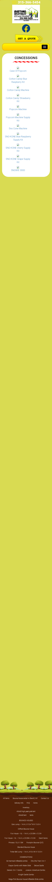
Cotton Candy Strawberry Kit (18, 100)
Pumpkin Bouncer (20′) (34, 843)
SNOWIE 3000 (18, 170)
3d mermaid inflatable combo (16, 861)
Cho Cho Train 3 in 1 (38, 861)
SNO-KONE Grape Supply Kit (18, 161)
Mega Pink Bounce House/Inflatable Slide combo (26, 879)
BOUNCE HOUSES (26, 820)
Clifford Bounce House (26, 829)
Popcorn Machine (18, 109)
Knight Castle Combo (26, 875)
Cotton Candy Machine (18, 90)
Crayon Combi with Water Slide (19, 866)
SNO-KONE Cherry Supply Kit (18, 149)
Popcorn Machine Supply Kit (18, 119)
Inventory (26, 808)
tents (31, 815)
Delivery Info (19, 803)
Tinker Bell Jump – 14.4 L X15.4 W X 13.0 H (26, 852)
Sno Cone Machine (18, 128)
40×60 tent (22, 815)
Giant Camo (43, 838)
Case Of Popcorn (18, 71)
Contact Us (45, 798)
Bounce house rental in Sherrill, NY (25, 798)
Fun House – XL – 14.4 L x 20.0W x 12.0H (26, 834)
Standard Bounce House (26, 847)
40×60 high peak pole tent (26, 811)
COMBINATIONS (26, 857)
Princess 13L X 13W (16, 843)
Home (35, 803)
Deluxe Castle (39, 866)
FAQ (28, 803)
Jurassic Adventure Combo (35, 870)
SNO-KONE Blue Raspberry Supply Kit (18, 138)
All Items (6, 798)
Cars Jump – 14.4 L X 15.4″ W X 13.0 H (26, 824)
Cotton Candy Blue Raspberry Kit (18, 80)
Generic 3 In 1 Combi (14, 870)
